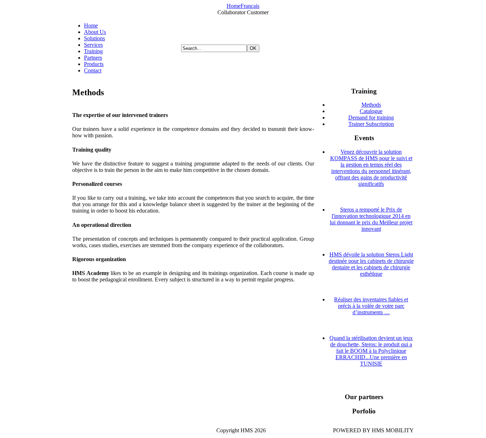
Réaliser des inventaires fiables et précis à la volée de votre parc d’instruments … (371, 305)
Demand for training (371, 117)
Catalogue (371, 111)
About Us (95, 32)
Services (93, 45)
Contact (92, 70)
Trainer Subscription (371, 124)
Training (93, 51)
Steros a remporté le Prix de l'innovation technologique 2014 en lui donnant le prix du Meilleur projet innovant (371, 219)
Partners (93, 58)
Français (250, 6)
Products (94, 64)
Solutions (94, 38)
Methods (371, 105)
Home (234, 6)
